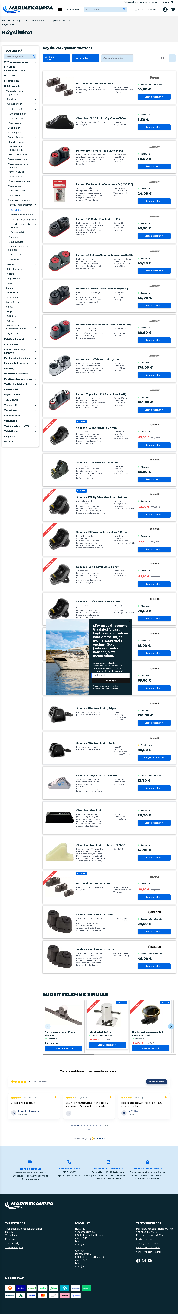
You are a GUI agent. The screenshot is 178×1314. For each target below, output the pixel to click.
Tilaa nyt (111, 680)
